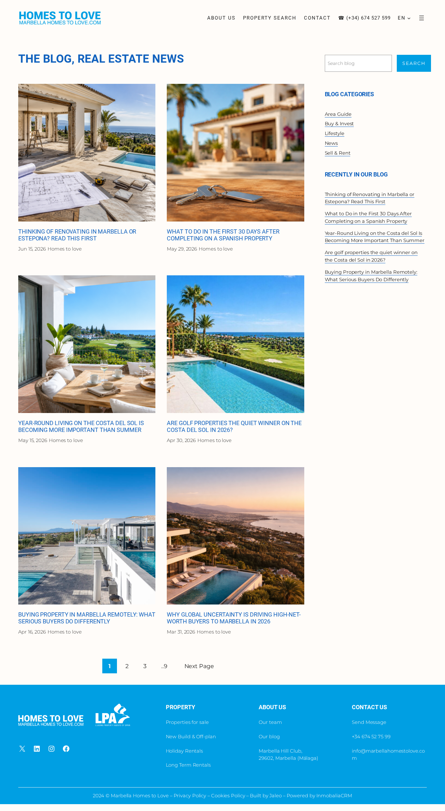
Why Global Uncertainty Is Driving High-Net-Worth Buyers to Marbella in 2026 (234, 618)
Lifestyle (334, 133)
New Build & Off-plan (191, 737)
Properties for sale (187, 722)
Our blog (269, 737)
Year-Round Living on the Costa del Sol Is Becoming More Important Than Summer (81, 426)
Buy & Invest (339, 124)
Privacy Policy (191, 796)
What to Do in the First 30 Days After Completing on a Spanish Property (223, 235)
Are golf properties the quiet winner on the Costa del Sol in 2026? (234, 426)
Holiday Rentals (184, 751)
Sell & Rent (338, 153)
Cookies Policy (228, 796)
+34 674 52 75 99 (371, 737)
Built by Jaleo (266, 796)
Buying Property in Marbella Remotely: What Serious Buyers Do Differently (86, 618)
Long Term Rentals (188, 765)
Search (413, 63)
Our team (270, 722)
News (331, 143)
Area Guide (338, 114)
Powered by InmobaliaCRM (319, 796)
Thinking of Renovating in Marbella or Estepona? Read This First (77, 235)
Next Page (199, 666)
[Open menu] (421, 18)
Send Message (369, 722)
